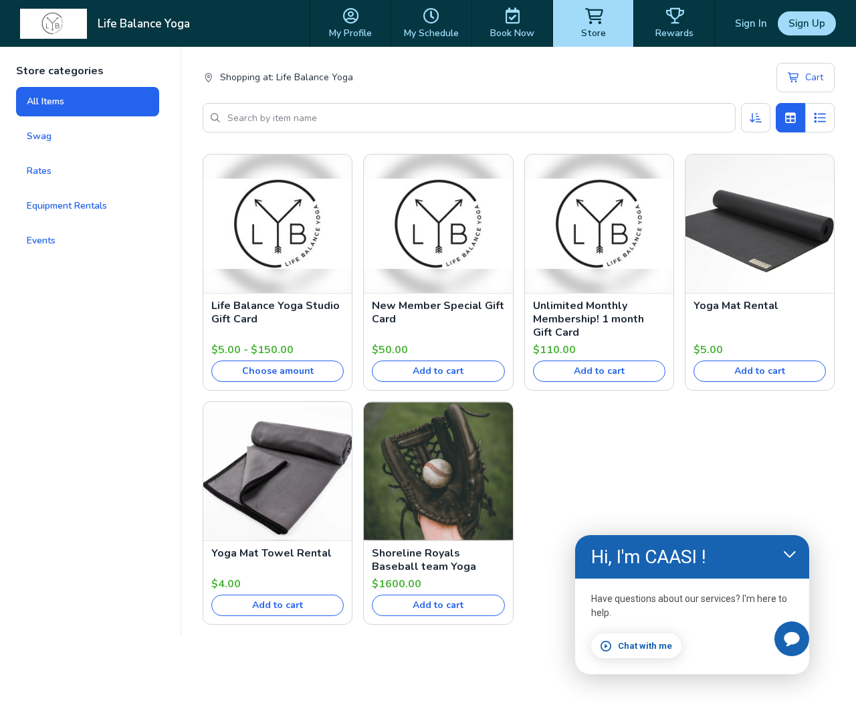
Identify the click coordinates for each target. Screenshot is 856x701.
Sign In (751, 23)
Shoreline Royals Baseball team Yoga (424, 559)
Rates (39, 171)
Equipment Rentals (67, 205)
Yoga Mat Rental (735, 305)
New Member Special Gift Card (438, 312)
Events (41, 240)
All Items (45, 101)
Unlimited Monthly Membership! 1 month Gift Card (588, 319)
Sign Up (806, 23)
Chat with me (645, 646)
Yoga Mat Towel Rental (271, 553)
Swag (39, 136)
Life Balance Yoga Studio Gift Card (275, 312)
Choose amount (278, 371)
